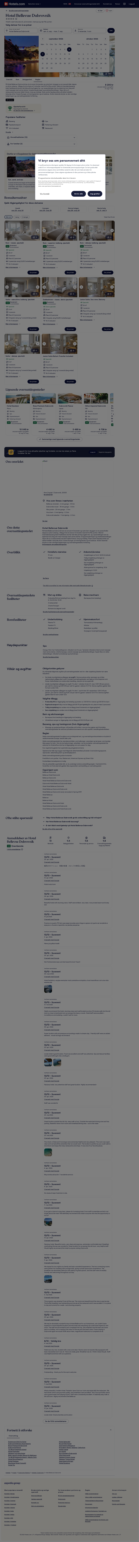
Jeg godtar (95, 194)
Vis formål (44, 194)
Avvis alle (78, 194)
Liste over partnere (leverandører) (49, 186)
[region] (70, 177)
